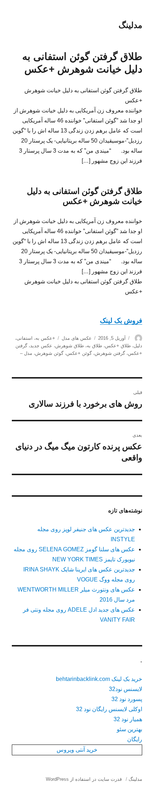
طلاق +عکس (118, 345)
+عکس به (45, 338)
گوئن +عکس (79, 353)
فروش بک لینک (121, 320)
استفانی (24, 338)
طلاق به (94, 345)
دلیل (138, 345)
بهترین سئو (129, 729)
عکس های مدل (77, 338)
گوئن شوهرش (49, 353)
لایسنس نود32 (125, 689)
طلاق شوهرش (69, 345)
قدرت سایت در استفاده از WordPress (84, 779)
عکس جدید (41, 345)
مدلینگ (130, 25)
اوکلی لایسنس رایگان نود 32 (109, 709)
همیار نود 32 (128, 719)
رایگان (134, 739)
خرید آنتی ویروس (77, 750)
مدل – (26, 353)
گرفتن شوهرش (110, 353)
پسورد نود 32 (126, 699)
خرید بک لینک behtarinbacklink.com (99, 679)
